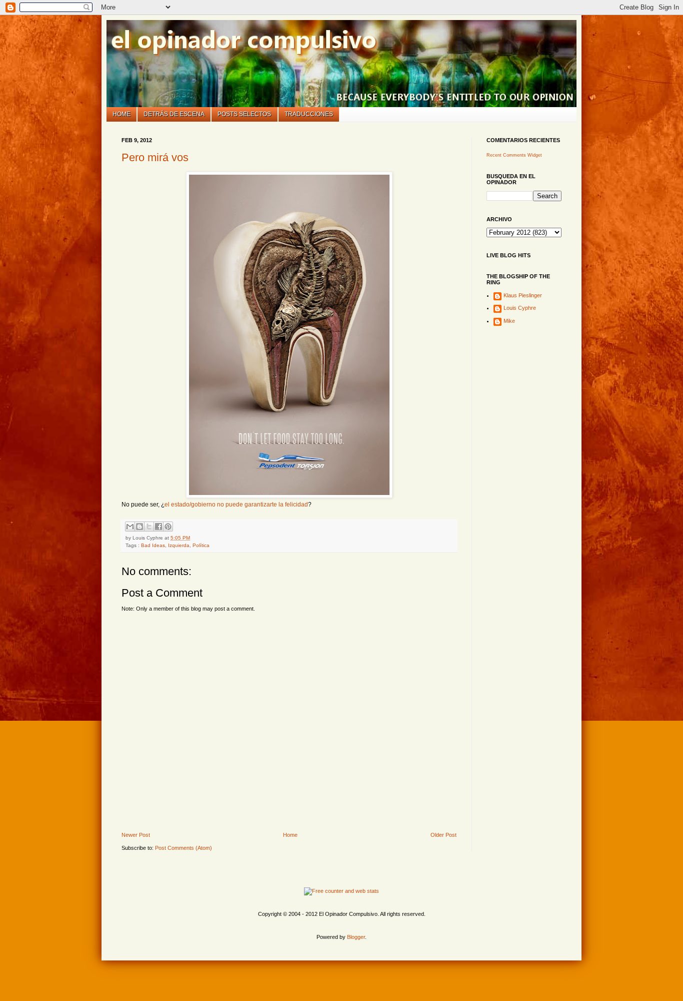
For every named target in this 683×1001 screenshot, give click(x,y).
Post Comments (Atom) (183, 848)
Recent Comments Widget (514, 155)
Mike (509, 321)
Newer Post (136, 835)
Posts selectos (244, 114)
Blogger (356, 937)
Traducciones (308, 114)
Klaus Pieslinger (523, 295)
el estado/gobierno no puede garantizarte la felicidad (236, 504)
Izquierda (179, 545)
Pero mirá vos (155, 157)
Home (121, 114)
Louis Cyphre (520, 308)
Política (201, 545)
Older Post (443, 835)
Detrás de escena (174, 114)
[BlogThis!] (139, 527)
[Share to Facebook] (159, 527)
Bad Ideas (153, 545)
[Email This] (130, 527)
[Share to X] (149, 527)
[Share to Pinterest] (168, 527)
